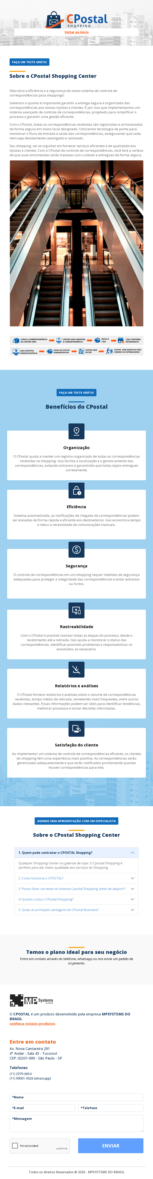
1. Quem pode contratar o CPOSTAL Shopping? (55, 852)
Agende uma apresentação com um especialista (76, 821)
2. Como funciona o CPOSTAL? (41, 878)
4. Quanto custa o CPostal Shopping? (46, 899)
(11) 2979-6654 (20, 1074)
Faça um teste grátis (29, 62)
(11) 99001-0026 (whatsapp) (30, 1078)
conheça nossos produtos (32, 1023)
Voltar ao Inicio (77, 32)
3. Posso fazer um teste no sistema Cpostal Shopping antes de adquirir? (72, 889)
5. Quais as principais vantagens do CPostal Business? (59, 910)
